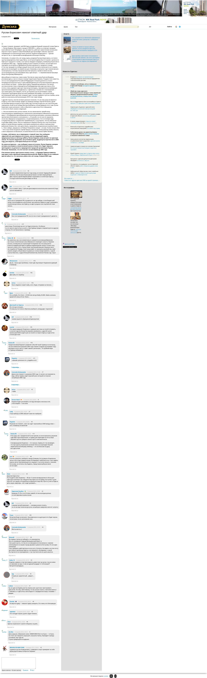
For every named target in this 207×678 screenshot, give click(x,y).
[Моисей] (4, 537)
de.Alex (11, 632)
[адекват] (5, 610)
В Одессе (73, 77)
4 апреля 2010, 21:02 (23, 238)
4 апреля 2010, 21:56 (31, 305)
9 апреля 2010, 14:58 (23, 611)
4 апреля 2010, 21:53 (22, 273)
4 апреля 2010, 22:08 (21, 317)
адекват (12, 611)
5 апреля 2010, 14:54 (18, 474)
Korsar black (16, 400)
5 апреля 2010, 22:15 (22, 560)
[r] (2, 224)
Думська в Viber (70, 244)
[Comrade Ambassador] (7, 217)
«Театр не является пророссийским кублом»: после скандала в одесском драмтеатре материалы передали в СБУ (84, 48)
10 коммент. (67, 164)
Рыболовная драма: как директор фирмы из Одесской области (83, 133)
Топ (76, 27)
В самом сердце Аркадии (77, 121)
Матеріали (52, 27)
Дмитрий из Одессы (17, 305)
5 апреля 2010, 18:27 (22, 537)
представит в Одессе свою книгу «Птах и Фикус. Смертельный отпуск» (84, 154)
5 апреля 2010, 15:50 (24, 434)
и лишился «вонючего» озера (80, 135)
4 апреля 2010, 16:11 (19, 198)
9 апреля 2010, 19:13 (21, 632)
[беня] (3, 474)
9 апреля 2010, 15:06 (18, 622)
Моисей (11, 537)
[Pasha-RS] (4, 345)
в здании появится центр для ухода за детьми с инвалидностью (83, 173)
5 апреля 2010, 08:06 (23, 422)
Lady (11, 411)
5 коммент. (67, 76)
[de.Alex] (4, 632)
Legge (9, 198)
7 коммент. (67, 91)
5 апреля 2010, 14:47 (23, 283)
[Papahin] (7, 362)
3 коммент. (67, 139)
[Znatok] (5, 605)
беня (8, 474)
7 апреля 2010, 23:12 (21, 503)
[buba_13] (4, 560)
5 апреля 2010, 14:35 (22, 456)
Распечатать (36, 38)
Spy (13, 574)
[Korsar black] (7, 403)
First (9, 622)
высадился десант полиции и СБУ (85, 86)
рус (150, 26)
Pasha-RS (11, 343)
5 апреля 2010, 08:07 (25, 358)
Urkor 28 (10, 238)
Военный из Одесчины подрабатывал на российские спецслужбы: (81, 127)
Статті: (66, 34)
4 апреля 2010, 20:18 (13, 224)
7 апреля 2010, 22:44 (20, 293)
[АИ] (5, 174)
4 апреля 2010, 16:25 (33, 214)
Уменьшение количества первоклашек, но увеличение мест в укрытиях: (82, 140)
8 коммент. (67, 121)
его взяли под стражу (93, 128)
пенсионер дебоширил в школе (83, 116)
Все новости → (69, 178)
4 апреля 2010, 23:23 (22, 327)
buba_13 (12, 560)
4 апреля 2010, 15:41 (19, 186)
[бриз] (6, 293)
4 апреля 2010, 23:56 (22, 343)
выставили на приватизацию (84, 77)
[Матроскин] (5, 264)
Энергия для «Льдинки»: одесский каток (82, 107)
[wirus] (7, 286)
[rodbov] (4, 586)
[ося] (5, 460)
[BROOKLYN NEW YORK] (5, 651)
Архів (66, 27)
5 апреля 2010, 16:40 (21, 515)
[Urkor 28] (4, 240)
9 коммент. (67, 114)
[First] (4, 620)
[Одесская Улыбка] (7, 495)
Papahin (14, 358)
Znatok (12, 601)
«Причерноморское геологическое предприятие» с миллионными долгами (85, 79)
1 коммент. (67, 101)
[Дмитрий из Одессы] (5, 308)
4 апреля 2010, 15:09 (19, 171)
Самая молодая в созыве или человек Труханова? (85, 146)
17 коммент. (67, 126)
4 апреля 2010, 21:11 (25, 261)
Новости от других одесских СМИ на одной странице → (81, 180)
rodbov (10, 586)
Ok (111, 676)
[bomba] (5, 276)
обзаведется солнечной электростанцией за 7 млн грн (82, 109)
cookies (106, 676)
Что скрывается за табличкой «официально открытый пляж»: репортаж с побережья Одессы (86, 39)
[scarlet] (5, 330)
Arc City (88, 123)
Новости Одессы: (70, 71)
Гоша (11, 515)
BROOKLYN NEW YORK (17, 647)
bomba (12, 273)
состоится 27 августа (83, 160)
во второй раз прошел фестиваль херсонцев (75, 208)
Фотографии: (69, 187)
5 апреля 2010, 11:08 (33, 372)
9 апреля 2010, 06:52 (24, 601)
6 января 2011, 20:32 (32, 647)
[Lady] (6, 410)
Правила (25, 670)
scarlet (12, 327)
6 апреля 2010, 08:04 (30, 400)
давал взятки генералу (91, 134)
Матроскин (13, 261)
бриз (11, 293)
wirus (13, 283)
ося (11, 456)
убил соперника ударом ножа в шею (84, 166)
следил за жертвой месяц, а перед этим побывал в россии (84, 96)
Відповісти (12, 182)
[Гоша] (5, 519)
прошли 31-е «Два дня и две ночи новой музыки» (85, 103)
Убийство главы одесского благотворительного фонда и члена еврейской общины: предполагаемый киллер (85, 92)
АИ (11, 171)
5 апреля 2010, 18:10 (33, 527)
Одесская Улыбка (18, 491)
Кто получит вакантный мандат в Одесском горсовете (83, 148)
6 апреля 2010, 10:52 (22, 574)
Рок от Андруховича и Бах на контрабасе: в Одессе (85, 101)
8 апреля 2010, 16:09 (21, 586)
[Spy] (7, 577)
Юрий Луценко (75, 153)
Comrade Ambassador (19, 214)
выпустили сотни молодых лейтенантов (75, 231)
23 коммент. (67, 83)
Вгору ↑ (32, 670)
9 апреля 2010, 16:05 (20, 411)
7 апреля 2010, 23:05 (33, 491)
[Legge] (4, 198)
